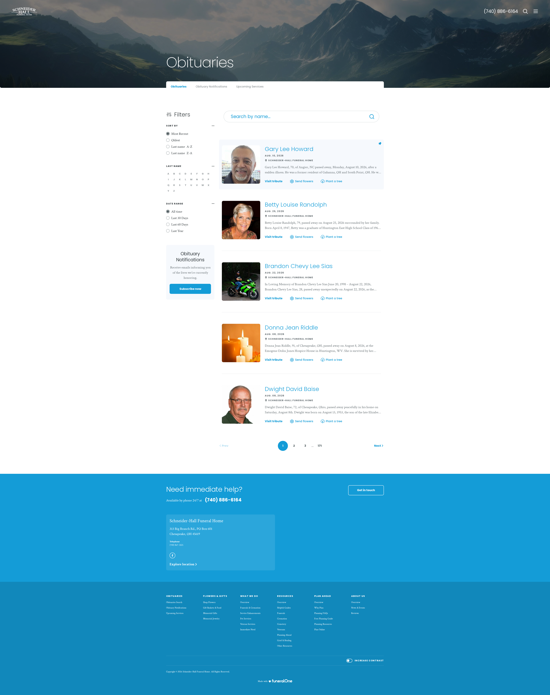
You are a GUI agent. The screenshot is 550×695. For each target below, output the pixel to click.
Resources (285, 596)
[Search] (372, 116)
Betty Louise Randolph (296, 205)
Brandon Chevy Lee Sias (299, 266)
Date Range (174, 203)
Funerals (281, 613)
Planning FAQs (321, 613)
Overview (244, 602)
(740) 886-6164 (501, 11)
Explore (182, 564)
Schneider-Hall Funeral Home (196, 521)
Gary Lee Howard (289, 149)
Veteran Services (247, 624)
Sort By (172, 125)
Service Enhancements (250, 613)
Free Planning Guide (323, 618)
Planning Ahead (284, 635)
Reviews (355, 613)
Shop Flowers (209, 602)
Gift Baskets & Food (212, 607)
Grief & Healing (284, 640)
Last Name (173, 166)
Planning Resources (323, 624)
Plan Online (319, 629)
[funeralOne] (282, 680)
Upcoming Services (174, 613)
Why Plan (318, 607)
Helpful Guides (284, 607)
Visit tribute (273, 181)
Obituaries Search (174, 602)
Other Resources (284, 645)
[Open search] (525, 11)
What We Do (249, 596)
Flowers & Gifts (215, 596)
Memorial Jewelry (211, 618)
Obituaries (174, 596)
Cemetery (281, 624)
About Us (358, 596)
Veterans (281, 629)
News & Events (358, 607)
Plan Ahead (322, 596)
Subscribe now (190, 289)
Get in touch (366, 490)
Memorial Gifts (210, 613)
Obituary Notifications (176, 607)
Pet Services (245, 618)
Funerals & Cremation (250, 607)
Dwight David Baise (292, 389)
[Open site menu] (536, 11)
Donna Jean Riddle (291, 328)
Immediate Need (247, 629)
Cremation (282, 618)
